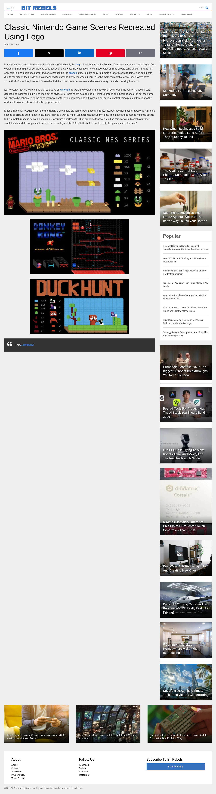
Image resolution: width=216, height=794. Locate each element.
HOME (10, 14)
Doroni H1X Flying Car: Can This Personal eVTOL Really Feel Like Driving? (186, 608)
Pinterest (83, 771)
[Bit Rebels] (37, 8)
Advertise (16, 771)
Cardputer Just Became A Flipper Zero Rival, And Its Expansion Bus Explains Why (178, 737)
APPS (105, 14)
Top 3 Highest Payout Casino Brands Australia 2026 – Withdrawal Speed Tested (36, 737)
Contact (15, 768)
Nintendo (65, 89)
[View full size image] (79, 172)
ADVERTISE (187, 14)
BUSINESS (67, 14)
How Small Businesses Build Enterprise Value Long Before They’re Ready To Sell (183, 133)
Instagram (84, 775)
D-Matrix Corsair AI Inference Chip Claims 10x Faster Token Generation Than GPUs (184, 526)
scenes (73, 72)
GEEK (149, 14)
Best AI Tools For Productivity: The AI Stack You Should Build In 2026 (185, 413)
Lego (78, 64)
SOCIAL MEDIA (48, 14)
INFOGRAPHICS (166, 14)
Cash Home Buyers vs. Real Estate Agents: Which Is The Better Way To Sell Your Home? (185, 217)
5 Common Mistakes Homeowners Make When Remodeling (181, 649)
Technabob (27, 344)
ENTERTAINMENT (87, 14)
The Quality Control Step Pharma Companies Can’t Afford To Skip (186, 175)
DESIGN (119, 14)
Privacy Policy (18, 775)
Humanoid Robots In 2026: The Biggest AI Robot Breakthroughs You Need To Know (185, 371)
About (14, 765)
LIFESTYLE (134, 14)
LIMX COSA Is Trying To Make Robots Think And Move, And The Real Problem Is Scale (184, 454)
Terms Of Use (17, 778)
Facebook (84, 765)
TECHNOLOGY (27, 14)
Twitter (82, 768)
